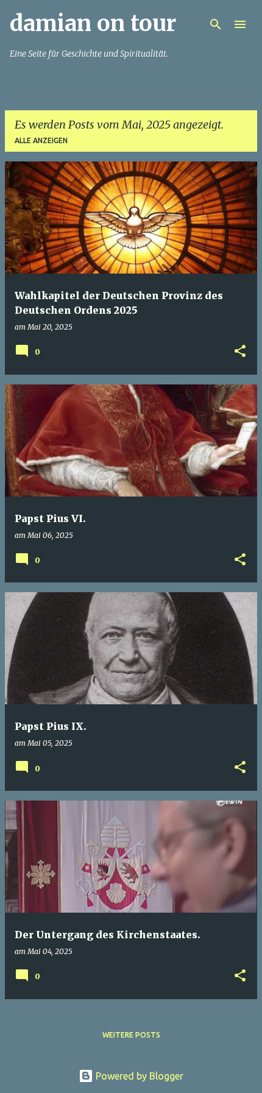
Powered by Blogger (138, 1075)
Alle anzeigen (41, 140)
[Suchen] (215, 24)
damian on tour (93, 23)
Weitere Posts (131, 1035)
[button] (240, 352)
